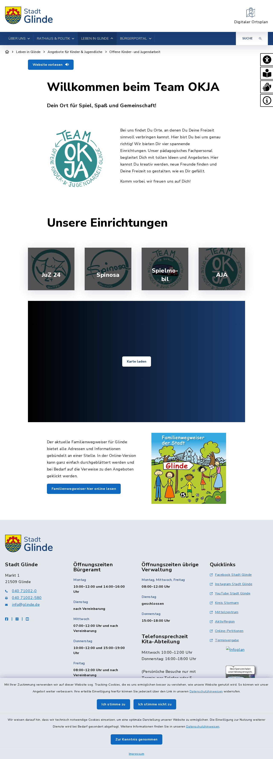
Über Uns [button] (17, 38)
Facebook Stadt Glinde (233, 574)
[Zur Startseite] (7, 51)
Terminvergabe (227, 640)
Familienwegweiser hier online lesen (84, 488)
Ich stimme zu (113, 704)
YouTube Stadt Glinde (232, 593)
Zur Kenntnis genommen (136, 739)
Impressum (136, 754)
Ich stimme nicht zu (155, 704)
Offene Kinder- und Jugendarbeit (135, 52)
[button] (266, 59)
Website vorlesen (48, 64)
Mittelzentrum (226, 612)
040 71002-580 (27, 597)
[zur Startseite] (29, 16)
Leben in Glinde (28, 52)
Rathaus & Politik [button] (53, 38)
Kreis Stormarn (227, 602)
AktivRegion (225, 621)
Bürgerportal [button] (133, 38)
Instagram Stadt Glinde (233, 584)
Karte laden (136, 361)
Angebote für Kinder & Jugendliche (75, 52)
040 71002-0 (24, 590)
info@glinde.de (26, 604)
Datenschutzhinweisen (206, 691)
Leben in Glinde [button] (95, 38)
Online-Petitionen (229, 631)
